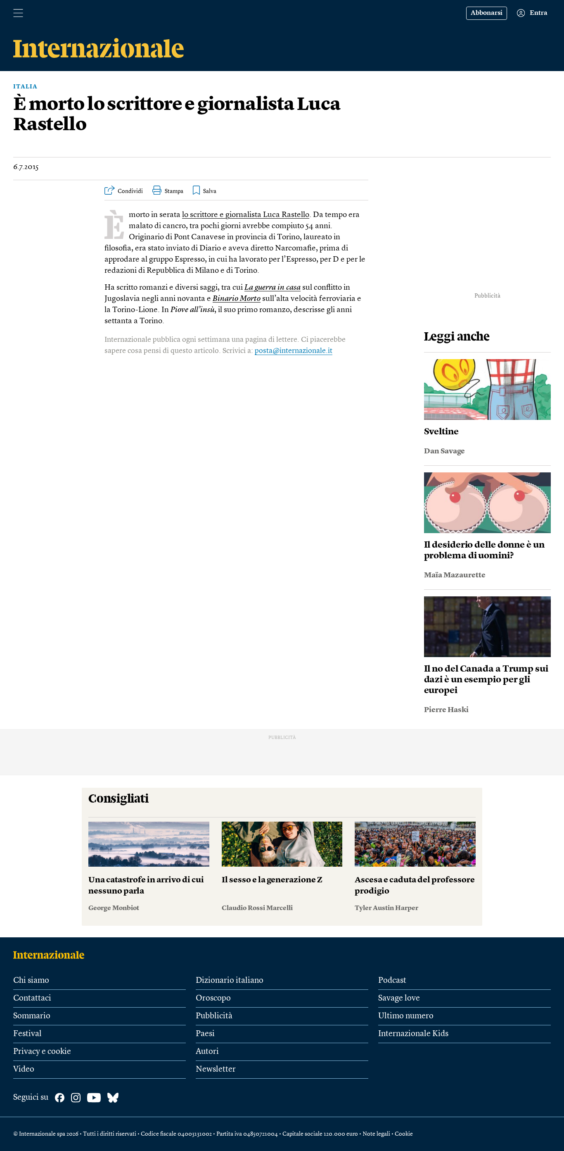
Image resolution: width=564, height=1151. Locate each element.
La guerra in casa (272, 288)
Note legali (376, 1134)
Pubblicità (214, 1016)
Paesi (205, 1034)
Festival (27, 1034)
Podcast (392, 981)
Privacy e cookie (42, 1052)
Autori (207, 1052)
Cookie (404, 1134)
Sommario (31, 1016)
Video (23, 1069)
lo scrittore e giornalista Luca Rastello (245, 215)
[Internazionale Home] (51, 955)
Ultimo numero (406, 1016)
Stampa (174, 191)
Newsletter (216, 1069)
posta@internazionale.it (293, 351)
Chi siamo (31, 981)
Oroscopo (213, 998)
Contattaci (32, 998)
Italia (25, 87)
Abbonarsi (486, 13)
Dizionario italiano (229, 981)
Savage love (399, 998)
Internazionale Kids (413, 1034)
